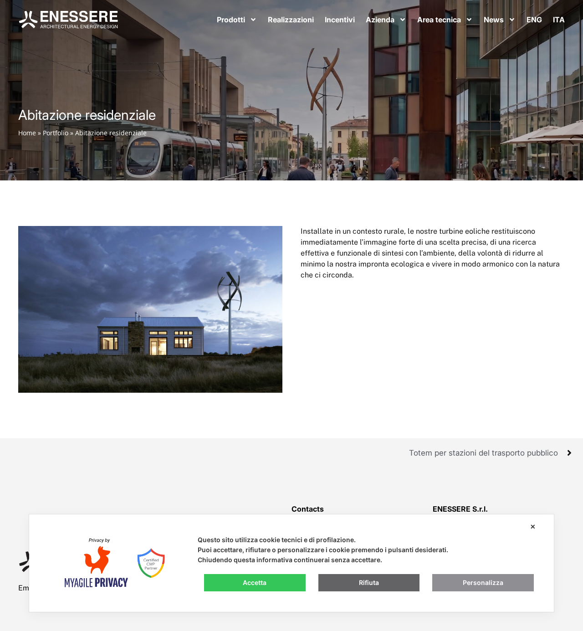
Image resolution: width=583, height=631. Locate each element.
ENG (534, 19)
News (494, 19)
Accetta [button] (254, 582)
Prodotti (231, 19)
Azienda (380, 19)
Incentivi (340, 19)
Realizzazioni (291, 19)
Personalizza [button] (483, 582)
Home (27, 132)
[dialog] (291, 563)
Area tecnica (439, 19)
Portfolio (55, 132)
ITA (559, 19)
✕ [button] (533, 526)
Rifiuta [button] (369, 582)
